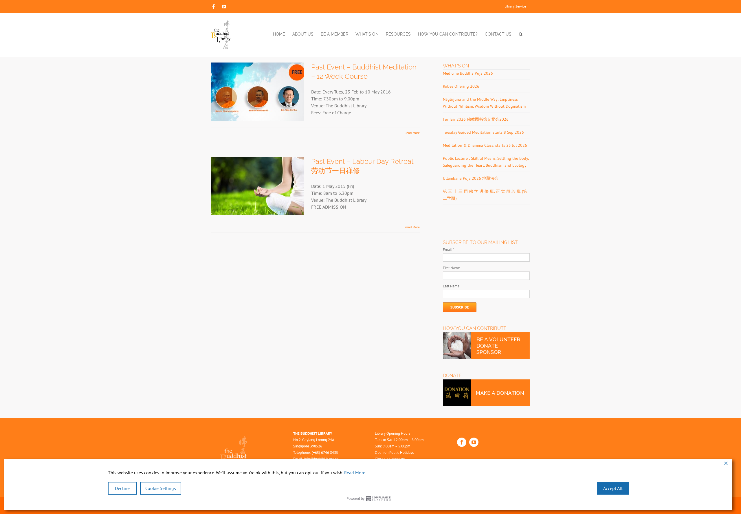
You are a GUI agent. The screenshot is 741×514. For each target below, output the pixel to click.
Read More (412, 133)
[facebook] (461, 442)
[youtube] (473, 442)
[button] (520, 34)
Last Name (451, 286)
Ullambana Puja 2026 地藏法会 (470, 178)
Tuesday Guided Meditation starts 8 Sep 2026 (483, 132)
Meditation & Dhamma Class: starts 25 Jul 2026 (485, 145)
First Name (451, 267)
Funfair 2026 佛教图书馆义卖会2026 (476, 119)
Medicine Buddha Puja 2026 (468, 73)
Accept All (613, 488)
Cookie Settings (160, 488)
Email (448, 249)
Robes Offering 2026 (461, 86)
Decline (122, 488)
